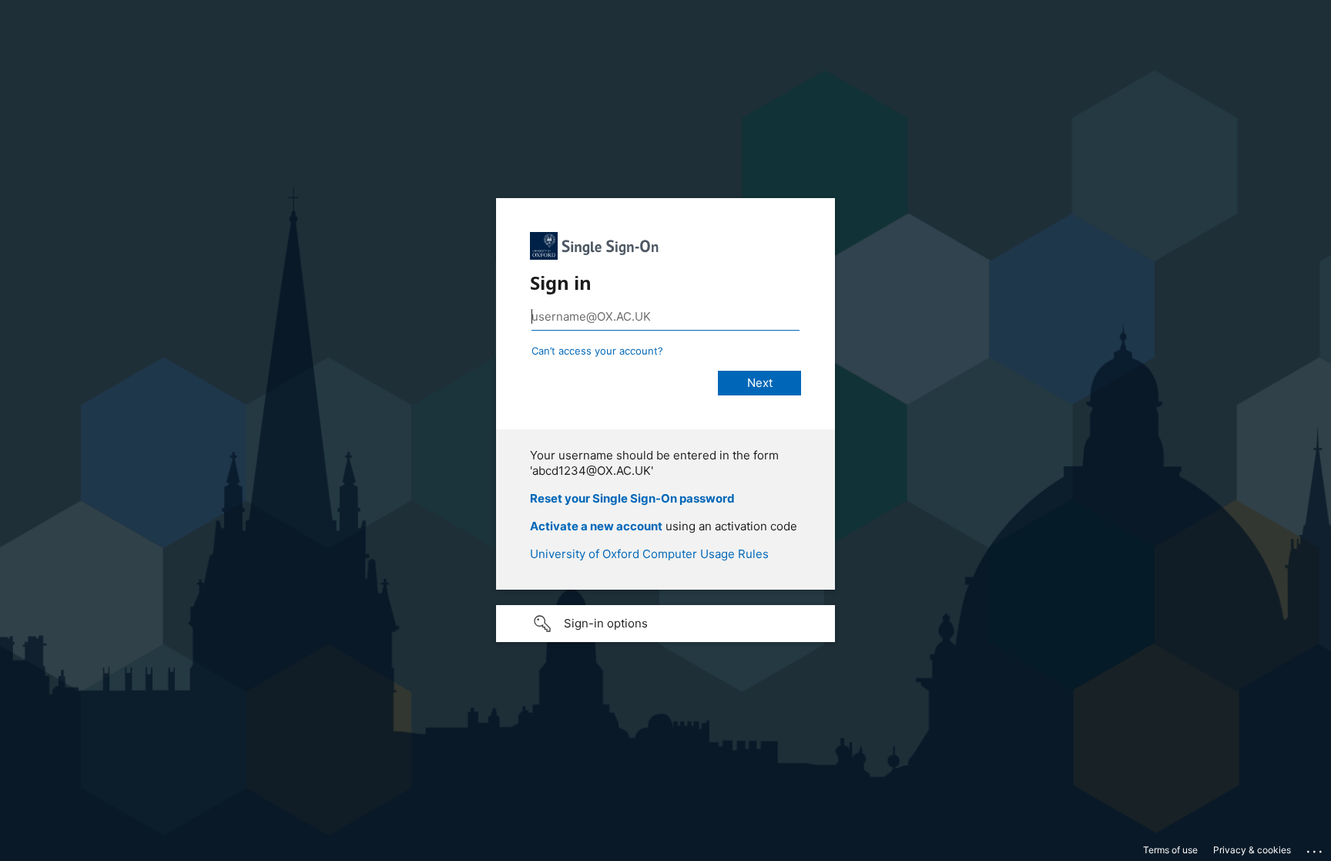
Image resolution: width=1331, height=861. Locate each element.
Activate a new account (596, 526)
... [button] (1315, 848)
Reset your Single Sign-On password (632, 498)
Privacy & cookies (1252, 850)
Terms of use (1170, 850)
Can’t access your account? (597, 351)
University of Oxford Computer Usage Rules (649, 554)
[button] (665, 623)
